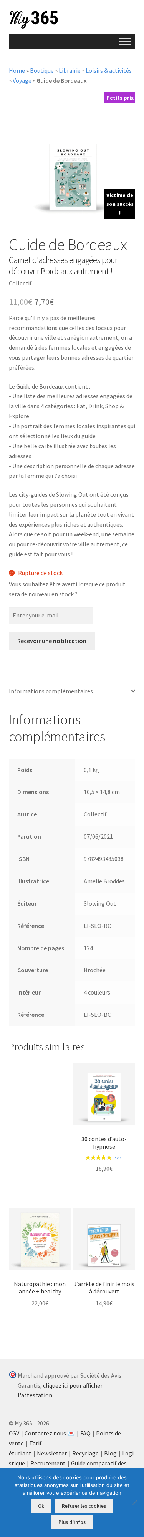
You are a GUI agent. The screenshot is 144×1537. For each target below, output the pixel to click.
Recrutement (48, 1463)
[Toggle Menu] (125, 41)
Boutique (42, 70)
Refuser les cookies (84, 1506)
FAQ (85, 1433)
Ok (41, 1506)
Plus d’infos (72, 1522)
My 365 (34, 20)
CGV (14, 1433)
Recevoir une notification (51, 640)
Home (17, 70)
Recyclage (85, 1453)
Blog (110, 1453)
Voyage (22, 80)
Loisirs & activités (109, 70)
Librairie (70, 70)
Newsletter (52, 1453)
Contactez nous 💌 (50, 1433)
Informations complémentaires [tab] (51, 691)
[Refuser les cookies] (134, 1502)
